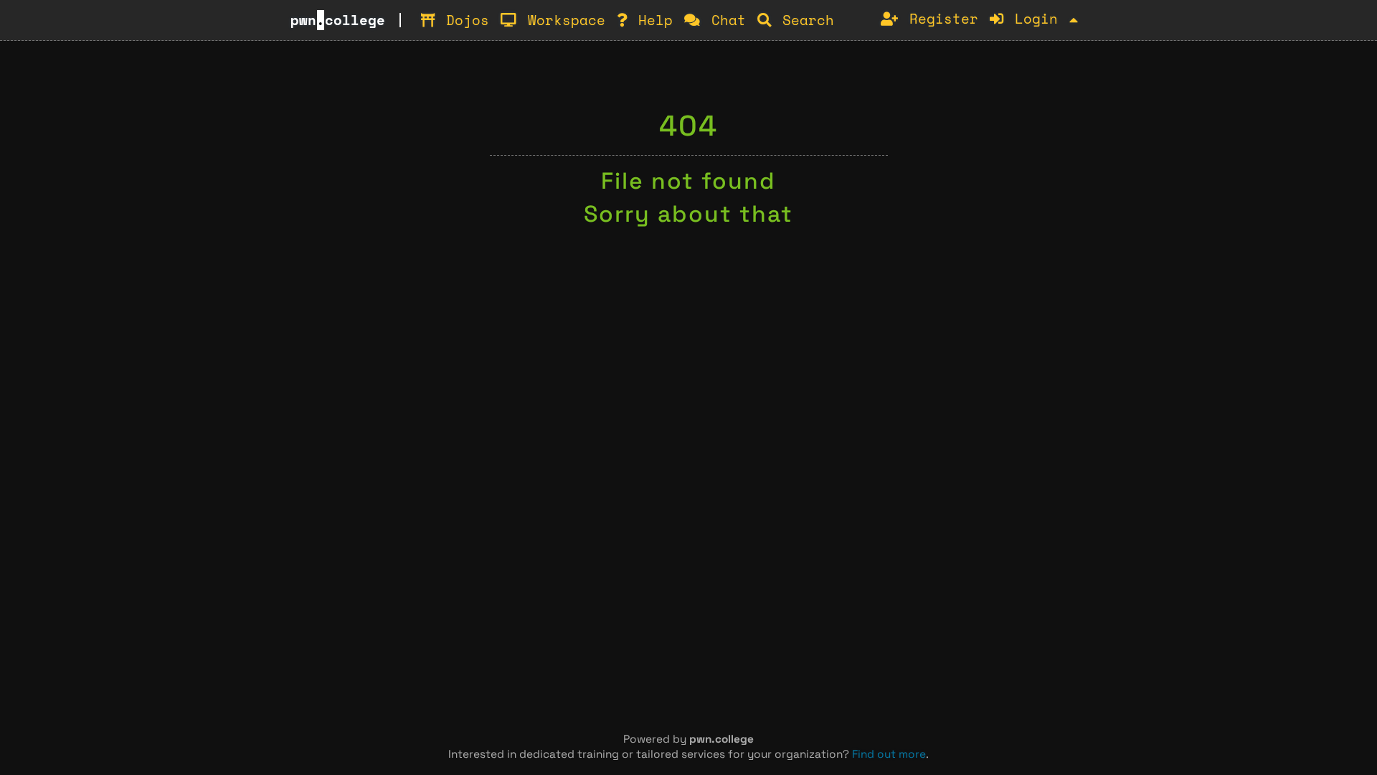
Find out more (889, 754)
